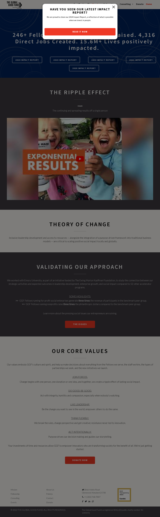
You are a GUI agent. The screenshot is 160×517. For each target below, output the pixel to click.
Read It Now (80, 31)
